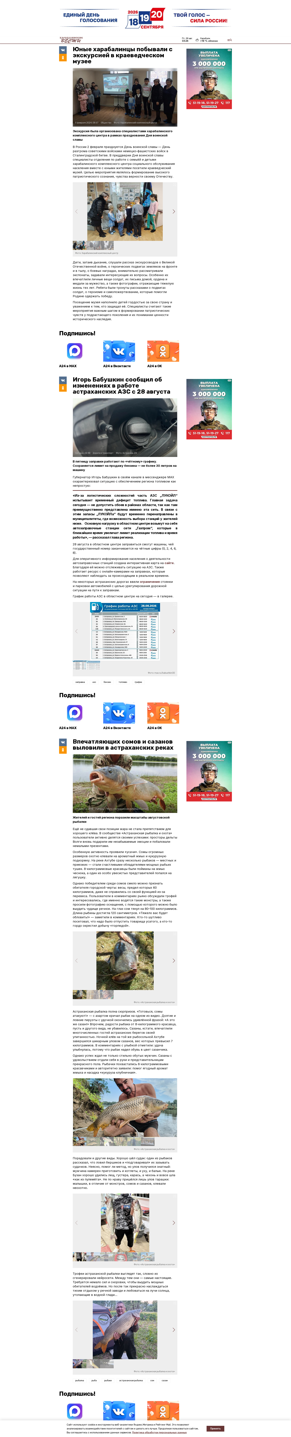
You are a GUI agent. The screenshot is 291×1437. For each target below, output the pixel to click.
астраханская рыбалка (131, 1380)
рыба (94, 1380)
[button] (174, 211)
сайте (169, 563)
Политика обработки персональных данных (159, 1432)
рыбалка (79, 1380)
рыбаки (108, 1380)
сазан (165, 1380)
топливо (123, 682)
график (138, 682)
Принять (215, 1428)
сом (152, 1380)
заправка (80, 682)
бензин (107, 682)
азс (94, 682)
